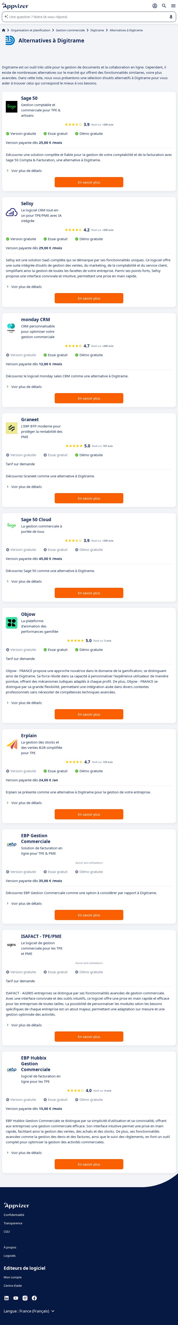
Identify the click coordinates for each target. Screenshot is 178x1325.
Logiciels (10, 1256)
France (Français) (34, 1311)
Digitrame (97, 30)
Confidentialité (14, 1215)
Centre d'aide (13, 1285)
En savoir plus (89, 182)
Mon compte (13, 1277)
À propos (10, 1247)
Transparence (13, 1223)
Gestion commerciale (70, 30)
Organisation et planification (30, 30)
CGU (7, 1231)
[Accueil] (3, 30)
